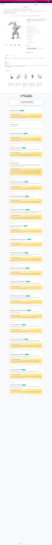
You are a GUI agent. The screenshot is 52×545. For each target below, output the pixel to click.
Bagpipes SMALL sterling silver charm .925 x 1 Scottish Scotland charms (25, 84)
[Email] (28, 52)
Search (42, 4)
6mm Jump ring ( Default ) (31, 27)
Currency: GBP (3, 4)
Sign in (45, 4)
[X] (30, 52)
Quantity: (28, 44)
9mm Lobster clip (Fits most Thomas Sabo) (33, 29)
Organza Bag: (29, 41)
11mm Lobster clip (30, 30)
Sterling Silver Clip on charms (17, 9)
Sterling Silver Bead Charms (27, 9)
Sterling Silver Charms (7, 9)
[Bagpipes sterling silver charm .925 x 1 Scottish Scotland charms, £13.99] (39, 76)
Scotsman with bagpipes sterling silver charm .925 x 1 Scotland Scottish (32, 84)
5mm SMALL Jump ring (31, 28)
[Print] (29, 52)
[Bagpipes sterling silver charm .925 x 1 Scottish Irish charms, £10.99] (11, 76)
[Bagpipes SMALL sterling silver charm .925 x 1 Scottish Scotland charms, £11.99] (25, 76)
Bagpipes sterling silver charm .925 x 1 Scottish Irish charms (11, 84)
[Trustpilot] (5, 13)
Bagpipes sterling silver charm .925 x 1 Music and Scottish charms (18, 84)
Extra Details (11, 55)
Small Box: (29, 38)
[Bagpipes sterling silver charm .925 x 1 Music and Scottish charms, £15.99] (18, 76)
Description (7, 55)
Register (48, 4)
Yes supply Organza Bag (31, 42)
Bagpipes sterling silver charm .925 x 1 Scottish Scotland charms (39, 84)
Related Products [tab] (7, 70)
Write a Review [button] (28, 22)
